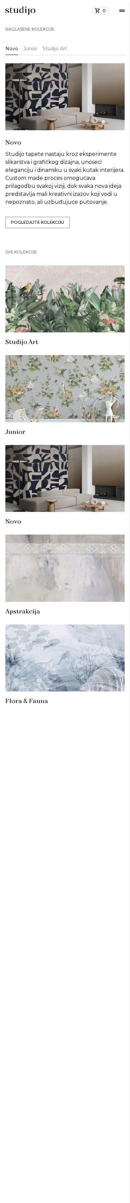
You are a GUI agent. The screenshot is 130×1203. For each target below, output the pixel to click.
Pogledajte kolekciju (37, 222)
